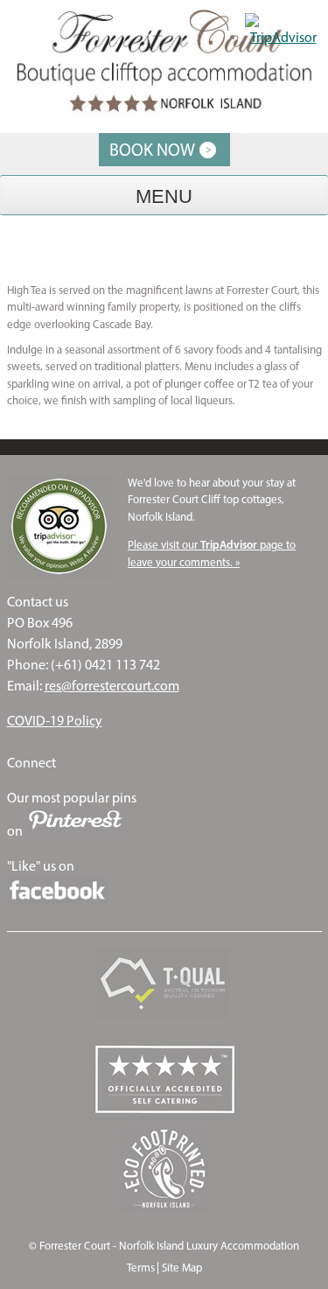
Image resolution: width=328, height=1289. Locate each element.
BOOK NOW (152, 149)
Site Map (182, 1267)
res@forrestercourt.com (112, 685)
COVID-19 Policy (54, 720)
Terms (141, 1267)
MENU (164, 196)
